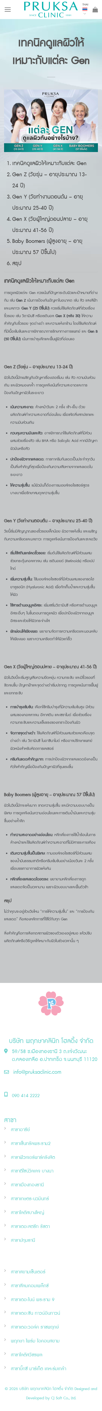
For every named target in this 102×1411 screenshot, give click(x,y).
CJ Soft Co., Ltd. (63, 1398)
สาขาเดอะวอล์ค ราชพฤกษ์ (35, 1327)
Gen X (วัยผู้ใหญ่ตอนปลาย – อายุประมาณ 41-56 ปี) (50, 224)
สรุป (16, 263)
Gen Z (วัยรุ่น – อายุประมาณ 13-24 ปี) (49, 180)
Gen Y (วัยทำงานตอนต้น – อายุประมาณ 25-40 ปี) (47, 202)
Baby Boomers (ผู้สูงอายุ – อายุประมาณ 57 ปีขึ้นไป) (47, 246)
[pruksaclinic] (51, 9)
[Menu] (7, 9)
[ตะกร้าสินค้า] (95, 10)
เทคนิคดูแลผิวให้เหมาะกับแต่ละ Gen (49, 163)
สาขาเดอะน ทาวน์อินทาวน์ (35, 1313)
